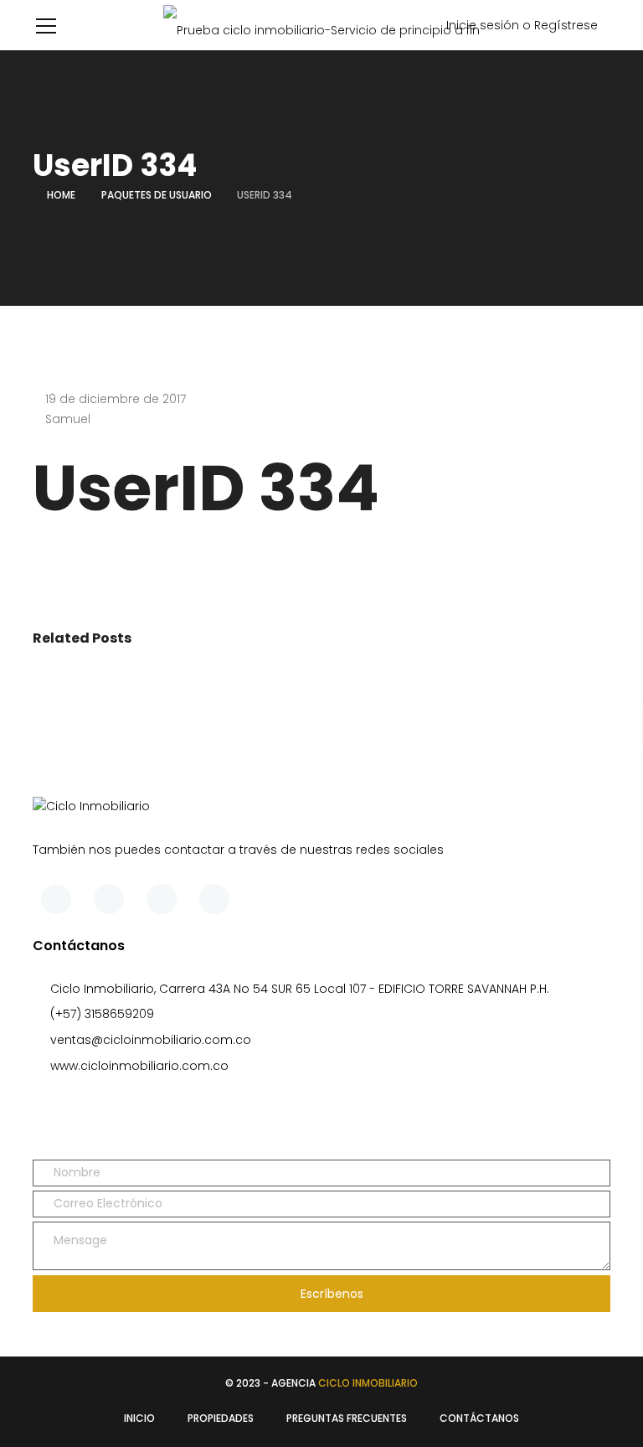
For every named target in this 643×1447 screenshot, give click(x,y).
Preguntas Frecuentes (346, 1418)
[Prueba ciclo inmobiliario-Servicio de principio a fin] (321, 25)
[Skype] (161, 899)
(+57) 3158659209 (102, 1013)
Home (61, 195)
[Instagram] (214, 899)
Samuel (67, 419)
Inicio (139, 1418)
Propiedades (221, 1418)
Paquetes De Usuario (156, 195)
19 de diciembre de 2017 (115, 398)
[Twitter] (108, 899)
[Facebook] (56, 899)
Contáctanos (479, 1418)
